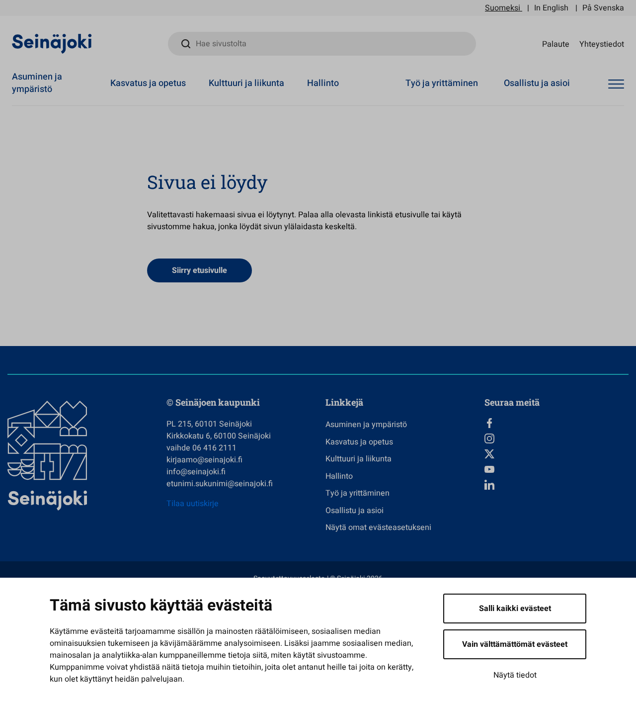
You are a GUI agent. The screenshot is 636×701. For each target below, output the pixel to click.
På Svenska (603, 8)
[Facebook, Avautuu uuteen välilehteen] (556, 423)
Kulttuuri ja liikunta (246, 83)
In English (551, 8)
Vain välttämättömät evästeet (514, 644)
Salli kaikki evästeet (515, 608)
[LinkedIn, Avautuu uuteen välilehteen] (556, 485)
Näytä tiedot (515, 675)
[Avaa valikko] (616, 84)
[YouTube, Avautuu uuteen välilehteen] (556, 469)
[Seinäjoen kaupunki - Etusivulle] (52, 43)
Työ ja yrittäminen (441, 83)
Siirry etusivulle (199, 270)
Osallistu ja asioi (537, 83)
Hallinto (323, 83)
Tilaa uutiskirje (192, 504)
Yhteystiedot (601, 44)
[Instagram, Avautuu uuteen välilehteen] (556, 438)
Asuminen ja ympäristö (37, 83)
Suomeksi (502, 8)
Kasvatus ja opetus (148, 83)
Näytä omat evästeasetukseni (378, 527)
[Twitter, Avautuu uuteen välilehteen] (556, 454)
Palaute (555, 44)
